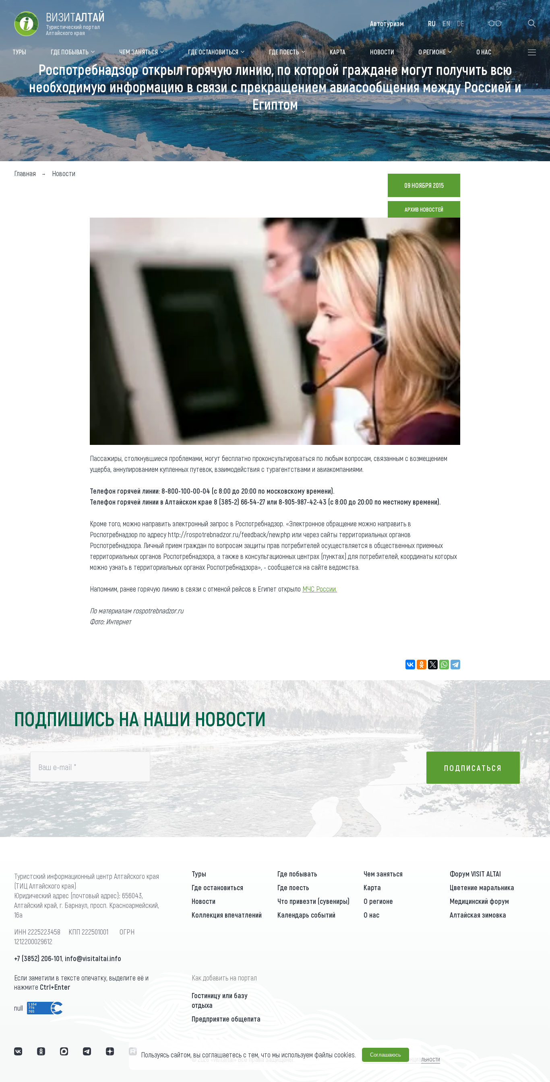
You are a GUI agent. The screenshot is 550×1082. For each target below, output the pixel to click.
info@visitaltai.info (93, 958)
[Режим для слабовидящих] (495, 23)
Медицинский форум (479, 901)
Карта (372, 887)
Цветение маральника (482, 887)
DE (460, 23)
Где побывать (297, 873)
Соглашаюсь (385, 1055)
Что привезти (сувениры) (313, 901)
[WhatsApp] (444, 664)
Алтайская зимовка (478, 914)
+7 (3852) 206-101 (38, 958)
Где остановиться (217, 887)
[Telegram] (455, 664)
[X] (433, 664)
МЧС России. (319, 588)
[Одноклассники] (421, 664)
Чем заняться (383, 873)
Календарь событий (306, 914)
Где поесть (293, 887)
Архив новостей (424, 209)
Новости (203, 901)
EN (446, 23)
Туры (199, 873)
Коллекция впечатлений (227, 914)
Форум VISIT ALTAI (475, 873)
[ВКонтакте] (410, 664)
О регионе (378, 901)
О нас (371, 914)
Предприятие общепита (226, 1018)
